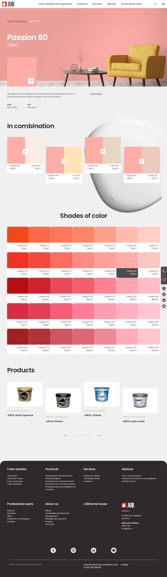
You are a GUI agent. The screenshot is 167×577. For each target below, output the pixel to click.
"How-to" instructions (131, 475)
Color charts (21, 21)
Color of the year (15, 481)
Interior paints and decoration (59, 475)
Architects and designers (18, 518)
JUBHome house (95, 504)
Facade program (53, 478)
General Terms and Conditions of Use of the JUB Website (101, 566)
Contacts (49, 524)
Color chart (12, 475)
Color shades (16, 469)
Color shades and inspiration (55, 3)
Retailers (11, 521)
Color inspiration (14, 484)
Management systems (55, 518)
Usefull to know (128, 481)
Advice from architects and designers (139, 478)
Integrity (49, 521)
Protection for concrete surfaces (60, 484)
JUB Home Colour (15, 478)
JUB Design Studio (92, 478)
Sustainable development (57, 513)
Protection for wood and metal (59, 481)
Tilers (9, 516)
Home (10, 21)
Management (51, 516)
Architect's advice (92, 475)
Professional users (131, 3)
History (48, 510)
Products (82, 3)
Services (97, 3)
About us (51, 504)
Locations (88, 481)
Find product (96, 93)
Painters (11, 510)
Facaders (11, 513)
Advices (111, 3)
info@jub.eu (127, 528)
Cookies (124, 564)
